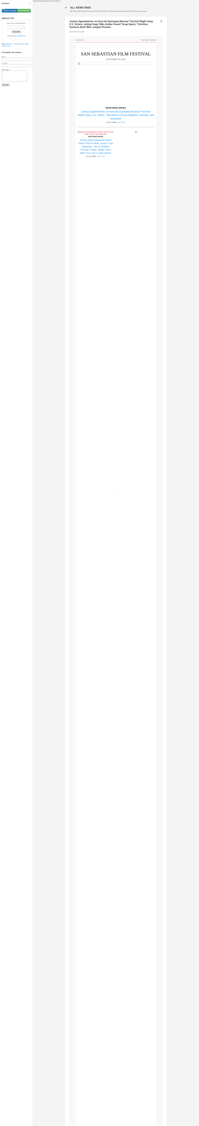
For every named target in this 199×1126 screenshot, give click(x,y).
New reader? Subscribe (148, 40)
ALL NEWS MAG (80, 7)
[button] (161, 21)
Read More (121, 122)
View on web (80, 40)
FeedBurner (21, 36)
